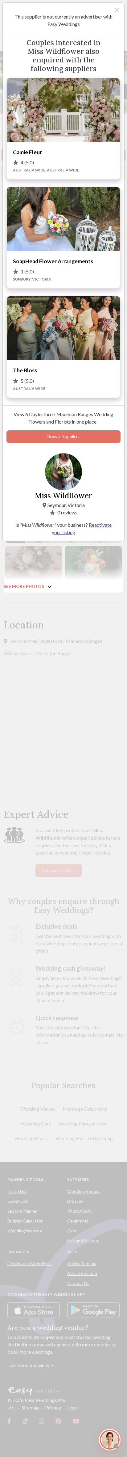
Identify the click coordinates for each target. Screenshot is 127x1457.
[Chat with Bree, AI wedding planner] (110, 1440)
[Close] (117, 10)
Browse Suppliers (63, 436)
